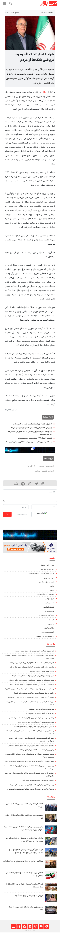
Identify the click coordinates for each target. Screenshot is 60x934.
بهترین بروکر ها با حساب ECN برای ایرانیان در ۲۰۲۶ (37, 750)
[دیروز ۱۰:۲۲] (51, 875)
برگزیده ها (51, 644)
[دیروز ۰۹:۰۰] (51, 841)
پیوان (52, 590)
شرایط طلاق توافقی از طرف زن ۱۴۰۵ (42, 671)
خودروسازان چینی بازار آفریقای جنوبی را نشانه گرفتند (25, 908)
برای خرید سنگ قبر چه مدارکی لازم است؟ (40, 713)
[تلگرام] (30, 926)
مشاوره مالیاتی (49, 628)
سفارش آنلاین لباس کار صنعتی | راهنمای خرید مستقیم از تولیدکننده (31, 697)
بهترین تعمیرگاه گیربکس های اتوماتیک (41, 573)
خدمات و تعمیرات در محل (45, 636)
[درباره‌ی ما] (46, 926)
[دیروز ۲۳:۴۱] (51, 829)
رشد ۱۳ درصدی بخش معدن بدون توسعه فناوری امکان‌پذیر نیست (29, 441)
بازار (44, 92)
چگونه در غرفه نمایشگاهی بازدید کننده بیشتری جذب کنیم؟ (34, 693)
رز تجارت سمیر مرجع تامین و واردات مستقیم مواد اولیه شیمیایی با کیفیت (29, 689)
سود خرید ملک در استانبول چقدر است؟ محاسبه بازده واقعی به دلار (31, 680)
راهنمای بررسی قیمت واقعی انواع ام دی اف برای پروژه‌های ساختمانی (31, 745)
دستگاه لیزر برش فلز (47, 569)
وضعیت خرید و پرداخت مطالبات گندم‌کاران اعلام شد (24, 817)
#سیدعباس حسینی (46, 466)
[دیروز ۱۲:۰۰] (51, 852)
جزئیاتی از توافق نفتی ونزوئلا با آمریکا (29, 895)
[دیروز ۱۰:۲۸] (51, 887)
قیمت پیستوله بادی (47, 632)
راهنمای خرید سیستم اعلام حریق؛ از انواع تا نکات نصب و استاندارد (31, 718)
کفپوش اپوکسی (49, 607)
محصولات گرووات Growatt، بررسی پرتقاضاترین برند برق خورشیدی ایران (29, 789)
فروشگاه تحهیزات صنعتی (45, 615)
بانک (42, 12)
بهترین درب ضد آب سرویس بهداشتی (41, 709)
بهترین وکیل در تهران (47, 565)
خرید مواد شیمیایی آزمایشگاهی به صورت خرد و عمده (36, 722)
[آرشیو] (19, 926)
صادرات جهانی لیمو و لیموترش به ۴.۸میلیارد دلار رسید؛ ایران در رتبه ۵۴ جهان (24, 840)
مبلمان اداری (49, 611)
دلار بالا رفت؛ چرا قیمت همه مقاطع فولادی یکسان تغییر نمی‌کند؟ (32, 663)
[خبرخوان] (24, 926)
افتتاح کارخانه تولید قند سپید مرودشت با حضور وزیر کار (24, 805)
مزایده (52, 586)
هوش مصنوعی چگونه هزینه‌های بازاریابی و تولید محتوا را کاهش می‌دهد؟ (29, 761)
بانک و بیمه (49, 12)
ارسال (7, 514)
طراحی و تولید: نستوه (30, 931)
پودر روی (51, 624)
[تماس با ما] (41, 926)
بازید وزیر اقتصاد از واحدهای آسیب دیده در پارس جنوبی (32, 424)
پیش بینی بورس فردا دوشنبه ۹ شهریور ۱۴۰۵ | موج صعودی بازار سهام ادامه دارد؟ (23, 828)
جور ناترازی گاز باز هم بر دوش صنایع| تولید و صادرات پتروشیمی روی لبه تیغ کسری (26, 851)
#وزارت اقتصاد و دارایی (44, 471)
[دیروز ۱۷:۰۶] (51, 864)
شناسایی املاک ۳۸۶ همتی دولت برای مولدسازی (35, 438)
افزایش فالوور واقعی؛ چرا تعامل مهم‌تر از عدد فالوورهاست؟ (34, 726)
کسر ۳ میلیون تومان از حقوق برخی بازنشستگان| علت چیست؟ (24, 886)
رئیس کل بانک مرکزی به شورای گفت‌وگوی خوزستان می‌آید (31, 427)
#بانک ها (31, 466)
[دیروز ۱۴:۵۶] (51, 807)
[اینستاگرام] (35, 926)
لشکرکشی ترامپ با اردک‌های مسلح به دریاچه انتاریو (23, 861)
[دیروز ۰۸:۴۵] (51, 898)
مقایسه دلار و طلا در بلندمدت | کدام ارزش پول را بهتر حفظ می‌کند (32, 667)
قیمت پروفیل (49, 603)
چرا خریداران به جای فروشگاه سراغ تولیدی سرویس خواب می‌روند (31, 785)
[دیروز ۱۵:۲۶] (51, 910)
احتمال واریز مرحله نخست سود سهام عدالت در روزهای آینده (24, 874)
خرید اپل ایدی (49, 578)
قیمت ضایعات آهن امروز (45, 594)
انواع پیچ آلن (49, 598)
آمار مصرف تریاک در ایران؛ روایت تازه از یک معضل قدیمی (34, 651)
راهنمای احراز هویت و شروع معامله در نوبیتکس (38, 780)
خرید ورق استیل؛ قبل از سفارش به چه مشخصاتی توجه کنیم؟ (33, 675)
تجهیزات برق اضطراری (46, 582)
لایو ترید (51, 619)
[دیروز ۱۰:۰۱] (51, 818)
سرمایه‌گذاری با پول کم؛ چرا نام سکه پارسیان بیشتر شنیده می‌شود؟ (31, 684)
